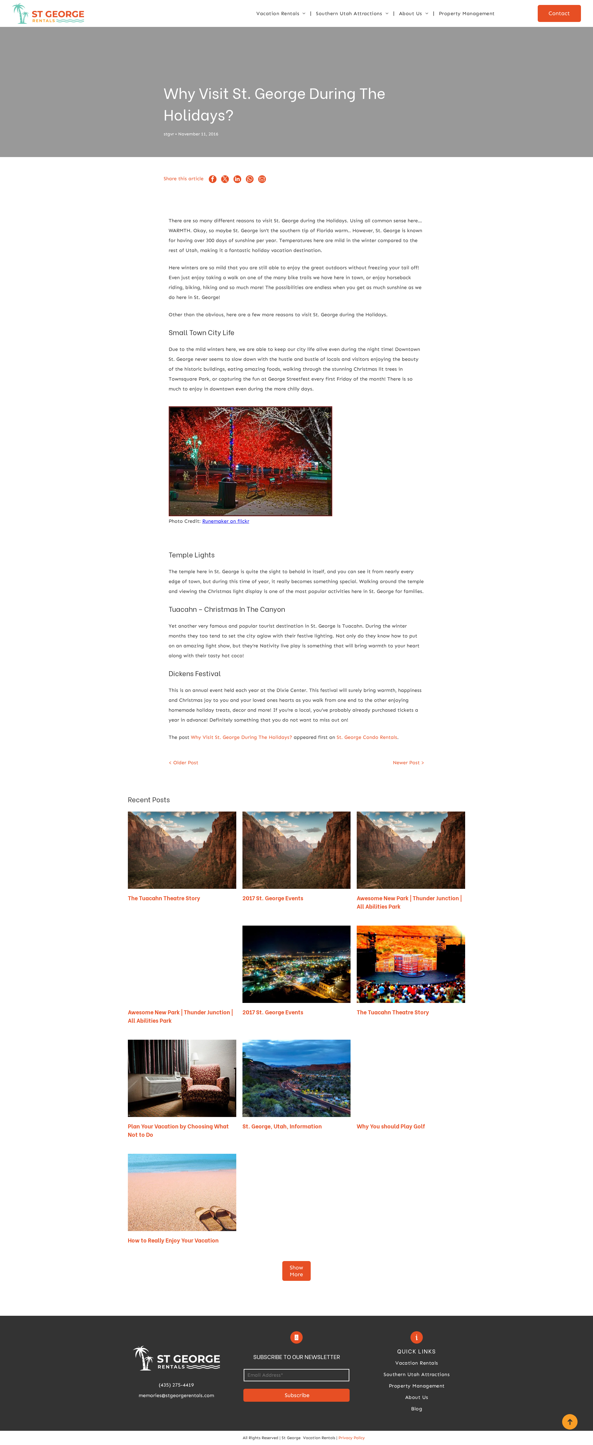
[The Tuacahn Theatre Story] (411, 964)
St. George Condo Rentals (367, 737)
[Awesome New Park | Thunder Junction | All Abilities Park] (182, 964)
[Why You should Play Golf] (411, 1078)
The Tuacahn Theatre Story (164, 897)
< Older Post (183, 762)
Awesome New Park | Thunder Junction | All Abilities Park (409, 901)
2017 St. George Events (272, 897)
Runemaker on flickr (225, 521)
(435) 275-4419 (176, 1385)
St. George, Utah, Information (282, 1126)
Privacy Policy (352, 1437)
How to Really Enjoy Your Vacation (173, 1240)
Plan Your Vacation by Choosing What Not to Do (178, 1130)
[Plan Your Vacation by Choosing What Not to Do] (182, 1078)
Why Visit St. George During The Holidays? (241, 737)
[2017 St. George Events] (296, 964)
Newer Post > (408, 762)
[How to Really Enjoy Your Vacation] (182, 1192)
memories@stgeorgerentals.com (176, 1395)
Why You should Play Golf (391, 1126)
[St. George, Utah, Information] (296, 1078)
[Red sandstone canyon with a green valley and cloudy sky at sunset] (296, 850)
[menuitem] (281, 13)
